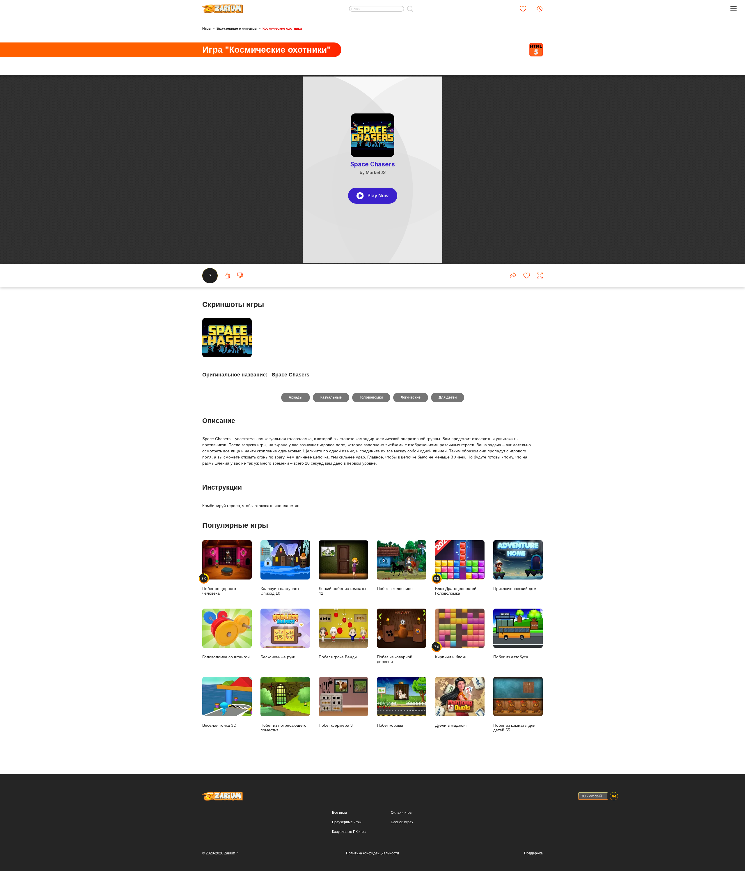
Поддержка (533, 853)
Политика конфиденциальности (372, 853)
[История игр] (539, 9)
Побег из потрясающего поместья (283, 727)
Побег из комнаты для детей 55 (514, 727)
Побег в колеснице (395, 588)
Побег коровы (390, 725)
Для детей (448, 397)
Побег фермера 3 (336, 725)
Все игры (339, 812)
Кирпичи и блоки (450, 652)
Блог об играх (402, 822)
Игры (206, 28)
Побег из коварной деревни (394, 659)
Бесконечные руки (277, 657)
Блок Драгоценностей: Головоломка (456, 586)
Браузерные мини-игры (237, 28)
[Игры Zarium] (222, 6)
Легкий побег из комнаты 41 (342, 590)
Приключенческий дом (514, 588)
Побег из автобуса (510, 657)
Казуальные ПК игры (349, 832)
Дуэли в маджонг (451, 725)
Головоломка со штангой (226, 657)
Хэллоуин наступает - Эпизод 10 (281, 590)
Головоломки (371, 397)
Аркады (295, 397)
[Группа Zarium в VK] (614, 796)
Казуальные (331, 397)
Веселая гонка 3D (219, 725)
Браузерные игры (346, 822)
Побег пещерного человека (219, 586)
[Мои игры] (523, 9)
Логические (411, 397)
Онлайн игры (401, 812)
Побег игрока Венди (338, 657)
